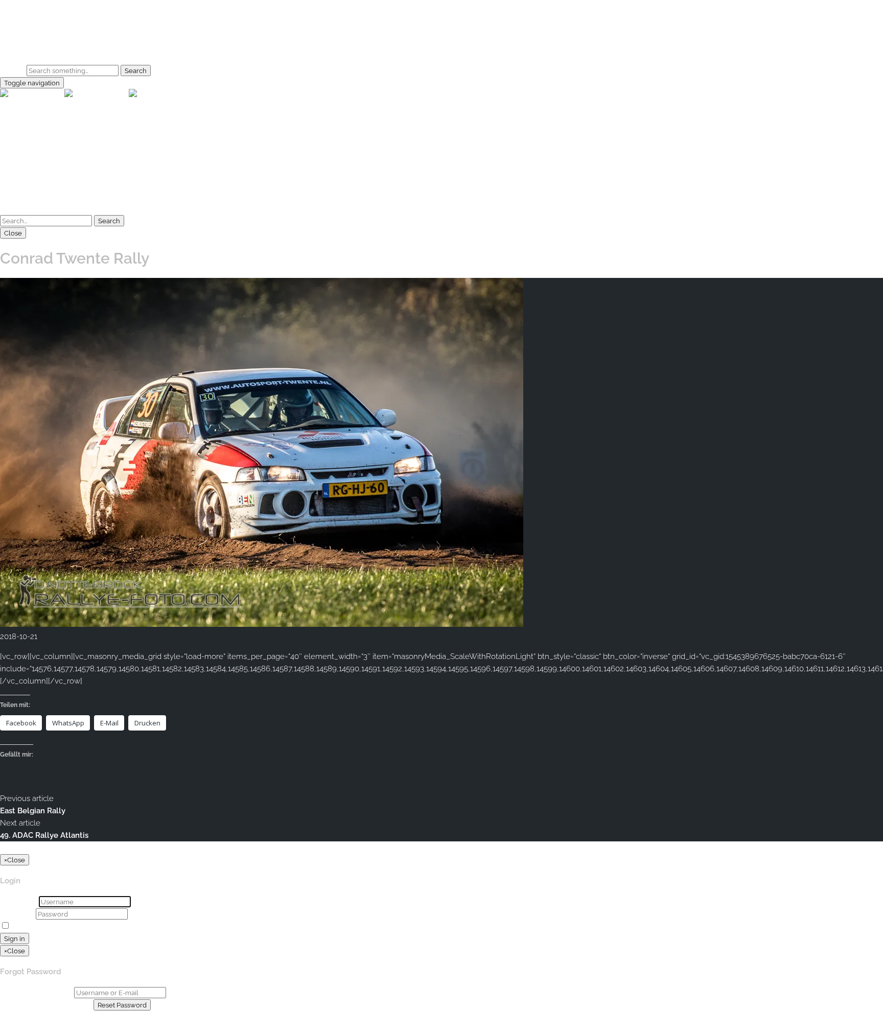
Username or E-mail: (36, 992)
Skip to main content (36, 6)
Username (18, 901)
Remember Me (39, 926)
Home (31, 26)
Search (12, 70)
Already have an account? (45, 1004)
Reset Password (122, 1005)
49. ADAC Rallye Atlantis (44, 835)
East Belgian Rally (32, 810)
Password (17, 914)
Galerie (32, 38)
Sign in (14, 938)
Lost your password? (104, 926)
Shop (29, 50)
